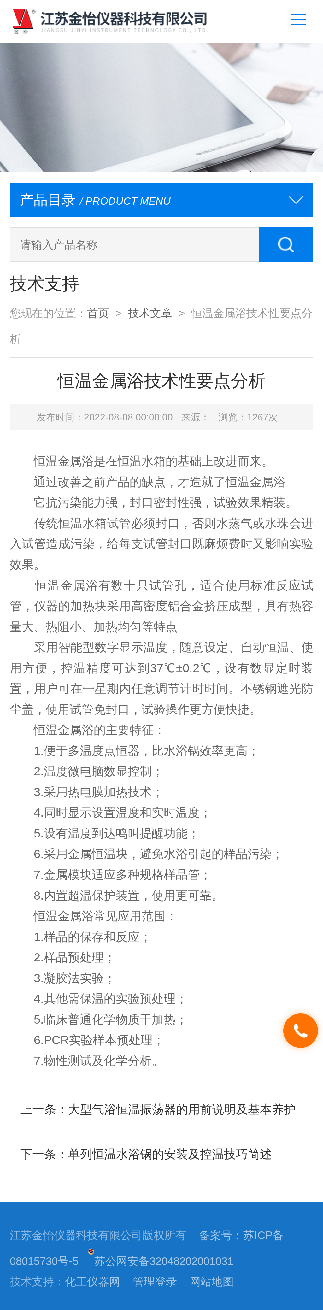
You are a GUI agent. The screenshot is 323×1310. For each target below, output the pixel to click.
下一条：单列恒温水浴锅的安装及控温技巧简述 (146, 1154)
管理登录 (155, 1281)
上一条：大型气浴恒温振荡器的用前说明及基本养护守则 (158, 1114)
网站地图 (212, 1281)
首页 (98, 313)
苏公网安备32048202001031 (163, 1261)
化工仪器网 (92, 1281)
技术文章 (150, 313)
